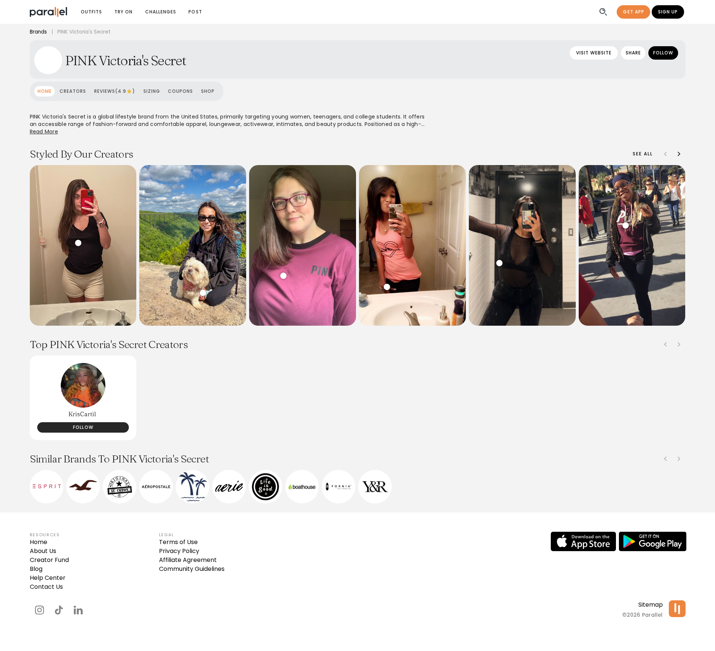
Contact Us (46, 586)
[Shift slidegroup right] (679, 154)
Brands (38, 31)
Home (38, 542)
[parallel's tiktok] (59, 610)
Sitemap (650, 604)
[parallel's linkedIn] (78, 610)
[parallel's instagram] (39, 610)
